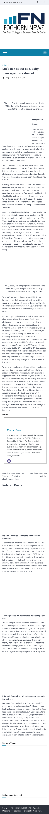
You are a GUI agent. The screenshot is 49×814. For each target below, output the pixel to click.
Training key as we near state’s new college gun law (24, 617)
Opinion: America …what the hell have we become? (21, 537)
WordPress (37, 810)
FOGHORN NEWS (24, 807)
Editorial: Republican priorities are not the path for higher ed (23, 697)
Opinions (5, 65)
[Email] (9, 461)
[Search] (45, 52)
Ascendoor (17, 810)
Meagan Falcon (10, 78)
